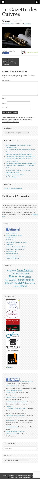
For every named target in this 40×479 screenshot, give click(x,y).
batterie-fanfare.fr (11, 233)
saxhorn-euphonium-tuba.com (15, 256)
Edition (26, 273)
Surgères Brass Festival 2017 (15, 175)
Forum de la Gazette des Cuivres (16, 247)
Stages (23, 286)
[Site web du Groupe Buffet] (13, 351)
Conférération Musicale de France (16, 242)
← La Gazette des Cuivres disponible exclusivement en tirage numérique (10, 62)
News (22, 282)
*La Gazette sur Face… (27, 381)
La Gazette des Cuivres (19, 12)
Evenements (16, 276)
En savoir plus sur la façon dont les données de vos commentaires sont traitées (19, 120)
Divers (21, 273)
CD (31, 270)
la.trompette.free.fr (11, 251)
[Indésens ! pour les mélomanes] (12, 365)
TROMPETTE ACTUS (12, 258)
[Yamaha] (9, 367)
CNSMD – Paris (11, 240)
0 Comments (27, 23)
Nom (4, 98)
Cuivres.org (9, 244)
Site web (4, 108)
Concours (15, 273)
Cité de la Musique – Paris (14, 235)
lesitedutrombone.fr (12, 253)
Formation (22, 280)
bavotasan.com (28, 477)
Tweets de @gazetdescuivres (13, 188)
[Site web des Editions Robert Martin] (13, 330)
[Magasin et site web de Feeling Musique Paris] (13, 338)
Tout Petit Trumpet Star (13, 177)
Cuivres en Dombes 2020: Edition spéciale (19, 154)
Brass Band (23, 270)
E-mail (4, 103)
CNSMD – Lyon (10, 237)
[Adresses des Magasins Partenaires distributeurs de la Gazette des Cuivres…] (13, 308)
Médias (16, 283)
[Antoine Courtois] (13, 324)
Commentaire (6, 80)
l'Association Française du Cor (15, 249)
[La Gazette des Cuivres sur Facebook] (13, 231)
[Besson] (13, 317)
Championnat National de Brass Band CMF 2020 (21, 156)
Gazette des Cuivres (8, 23)
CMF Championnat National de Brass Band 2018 (21, 163)
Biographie (11, 270)
